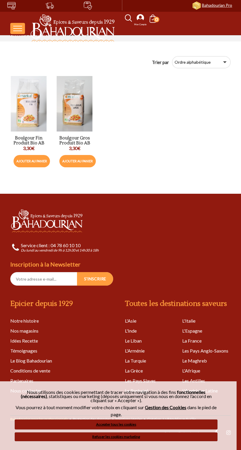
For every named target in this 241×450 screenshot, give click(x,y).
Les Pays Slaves (140, 380)
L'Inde (131, 330)
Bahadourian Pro (217, 5)
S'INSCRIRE (95, 278)
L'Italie (188, 320)
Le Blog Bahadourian (31, 360)
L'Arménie (135, 350)
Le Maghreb (194, 360)
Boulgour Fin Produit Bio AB (29, 141)
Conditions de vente (30, 370)
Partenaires (22, 380)
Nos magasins (24, 330)
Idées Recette (24, 340)
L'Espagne (192, 330)
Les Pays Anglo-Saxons (205, 350)
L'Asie (130, 320)
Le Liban (133, 340)
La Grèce (134, 370)
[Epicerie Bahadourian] (73, 28)
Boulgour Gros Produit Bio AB (74, 141)
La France (192, 340)
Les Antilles (193, 380)
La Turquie (135, 360)
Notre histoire (24, 320)
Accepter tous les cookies (116, 424)
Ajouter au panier (31, 161)
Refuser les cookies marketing (116, 436)
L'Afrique (191, 370)
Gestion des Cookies (165, 407)
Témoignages (23, 350)
